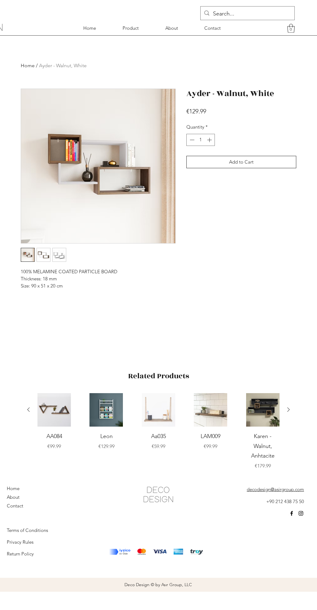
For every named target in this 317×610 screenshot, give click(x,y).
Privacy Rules (20, 542)
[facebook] (292, 513)
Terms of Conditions (27, 530)
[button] (291, 28)
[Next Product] (288, 409)
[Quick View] (54, 410)
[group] (158, 431)
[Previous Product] (28, 409)
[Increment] (210, 140)
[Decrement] (191, 140)
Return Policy (20, 554)
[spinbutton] (201, 140)
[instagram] (301, 513)
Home (28, 65)
